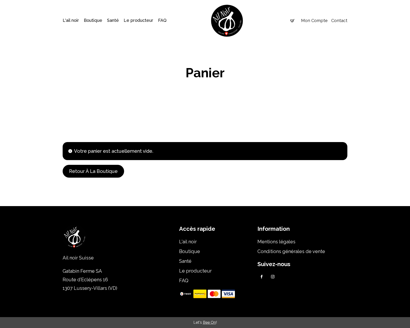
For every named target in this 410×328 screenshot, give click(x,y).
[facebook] (261, 277)
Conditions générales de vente (291, 251)
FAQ (162, 20)
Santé (113, 20)
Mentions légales (276, 242)
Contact (339, 20)
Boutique (93, 20)
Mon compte (314, 20)
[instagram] (273, 277)
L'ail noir (71, 20)
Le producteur (138, 20)
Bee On (209, 322)
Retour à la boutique (93, 171)
